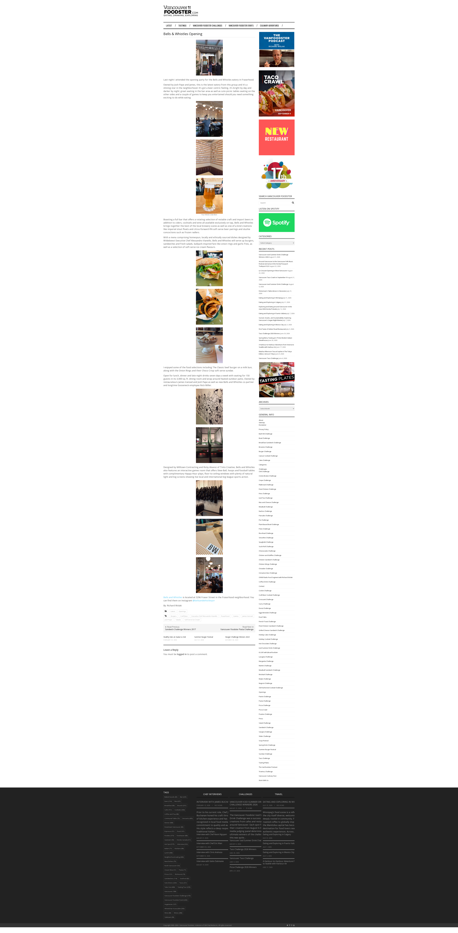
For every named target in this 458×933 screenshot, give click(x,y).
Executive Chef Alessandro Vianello (204, 616)
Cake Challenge (264, 460)
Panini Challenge (265, 696)
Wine (167, 913)
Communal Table (172, 818)
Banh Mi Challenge (265, 434)
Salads (178, 620)
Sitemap (262, 422)
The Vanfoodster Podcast (268, 767)
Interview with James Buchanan (215, 801)
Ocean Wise (170, 870)
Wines (178, 913)
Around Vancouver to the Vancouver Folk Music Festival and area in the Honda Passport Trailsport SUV (276, 263)
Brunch (181, 805)
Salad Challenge (265, 723)
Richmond (180, 874)
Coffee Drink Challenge (267, 582)
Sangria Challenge (265, 732)
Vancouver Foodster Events (241, 25)
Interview (182, 844)
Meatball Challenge (266, 507)
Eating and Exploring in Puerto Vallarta (272, 313)
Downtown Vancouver (173, 827)
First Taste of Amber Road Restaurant (272, 329)
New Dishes (170, 861)
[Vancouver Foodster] (181, 15)
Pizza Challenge (264, 705)
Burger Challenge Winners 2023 (237, 637)
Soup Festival (263, 741)
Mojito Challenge (265, 679)
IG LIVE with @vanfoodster (268, 652)
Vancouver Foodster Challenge (177, 896)
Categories (263, 465)
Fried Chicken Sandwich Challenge (271, 626)
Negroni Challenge (265, 683)
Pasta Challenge (265, 701)
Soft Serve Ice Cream (192, 620)
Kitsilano (179, 848)
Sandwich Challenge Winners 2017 (180, 629)
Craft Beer (184, 616)
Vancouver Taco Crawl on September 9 (273, 277)
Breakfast (169, 805)
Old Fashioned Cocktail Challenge (271, 688)
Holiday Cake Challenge (267, 635)
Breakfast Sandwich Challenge (270, 443)
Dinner (168, 823)
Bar (183, 797)
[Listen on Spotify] (277, 231)
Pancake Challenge (266, 516)
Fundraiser (182, 835)
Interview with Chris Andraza (209, 852)
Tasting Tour (184, 887)
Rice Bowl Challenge (266, 533)
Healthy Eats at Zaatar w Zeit (174, 637)
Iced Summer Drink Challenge (269, 648)
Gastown (169, 840)
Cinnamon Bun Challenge (268, 573)
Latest (169, 25)
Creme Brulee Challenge (267, 476)
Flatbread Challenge (266, 485)
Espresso (169, 831)
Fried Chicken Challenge (267, 489)
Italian (168, 848)
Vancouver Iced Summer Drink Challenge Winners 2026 (247, 803)
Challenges (263, 469)
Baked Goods (170, 797)
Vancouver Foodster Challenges (207, 25)
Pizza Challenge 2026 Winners (243, 867)
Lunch (168, 853)
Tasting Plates (264, 763)
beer (168, 801)
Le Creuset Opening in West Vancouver (273, 271)
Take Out (169, 887)
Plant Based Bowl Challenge (269, 524)
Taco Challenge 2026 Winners (269, 333)
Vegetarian (170, 904)
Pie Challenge (264, 520)
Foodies (169, 835)
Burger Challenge (265, 451)
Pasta (182, 870)
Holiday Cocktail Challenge (268, 639)
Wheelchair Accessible (174, 908)
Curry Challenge (264, 604)
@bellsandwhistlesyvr (204, 600)
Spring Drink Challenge (267, 745)
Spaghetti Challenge (266, 542)
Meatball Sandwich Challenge (269, 670)
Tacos (183, 883)
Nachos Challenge (265, 511)
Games (236, 616)
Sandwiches (170, 878)
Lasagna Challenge (266, 657)
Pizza (168, 874)
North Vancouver (172, 866)
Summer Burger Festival (203, 637)
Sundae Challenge (265, 754)
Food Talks (263, 617)
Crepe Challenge (265, 480)
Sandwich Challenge (266, 727)
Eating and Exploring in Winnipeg (270, 298)
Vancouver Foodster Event (175, 900)
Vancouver (170, 891)
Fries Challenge (264, 493)
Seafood (184, 878)
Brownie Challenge (265, 447)
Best (177, 801)
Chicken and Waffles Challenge (270, 555)
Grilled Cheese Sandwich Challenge (272, 630)
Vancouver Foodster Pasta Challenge (237, 629)
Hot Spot (169, 844)
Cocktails (179, 810)
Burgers (174, 616)
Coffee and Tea (171, 814)
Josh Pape (168, 620)
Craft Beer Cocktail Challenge (269, 595)
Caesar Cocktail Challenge (268, 456)
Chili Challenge (264, 471)
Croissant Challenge (266, 599)
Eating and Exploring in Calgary (270, 302)
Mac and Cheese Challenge (269, 502)
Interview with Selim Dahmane (210, 861)
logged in (182, 654)
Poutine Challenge (265, 714)
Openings (182, 611)
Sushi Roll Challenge (266, 546)
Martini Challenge (265, 666)
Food (180, 831)
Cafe (168, 810)
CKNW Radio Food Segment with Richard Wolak (276, 577)
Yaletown (169, 917)
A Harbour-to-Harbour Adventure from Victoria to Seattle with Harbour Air (284, 862)
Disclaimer (262, 425)
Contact (261, 586)
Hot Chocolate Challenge (268, 643)
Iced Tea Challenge (266, 498)
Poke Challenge (264, 529)
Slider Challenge (265, 736)
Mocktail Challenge (265, 674)
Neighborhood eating (174, 857)
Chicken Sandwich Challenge (269, 560)
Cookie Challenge (265, 591)
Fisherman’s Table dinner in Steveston (272, 291)
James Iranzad (247, 616)
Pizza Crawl (263, 710)
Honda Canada (184, 840)
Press (261, 718)
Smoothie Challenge (266, 538)
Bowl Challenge (264, 438)
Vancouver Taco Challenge (268, 358)
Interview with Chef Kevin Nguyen (212, 834)
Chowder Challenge (266, 568)
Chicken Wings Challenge (268, 564)
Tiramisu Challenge (266, 771)
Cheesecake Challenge (267, 551)
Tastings (182, 25)
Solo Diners (170, 883)
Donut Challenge (265, 608)
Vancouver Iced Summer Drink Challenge (273, 284)
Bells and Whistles (172, 597)
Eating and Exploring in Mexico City (271, 325)
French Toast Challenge (267, 621)
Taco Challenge (264, 758)
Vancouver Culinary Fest (267, 776)
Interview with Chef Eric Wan (209, 843)
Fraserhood (225, 616)
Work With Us (263, 780)
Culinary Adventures (269, 25)
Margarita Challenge (266, 661)
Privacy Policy (264, 429)
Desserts (187, 818)
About (261, 420)
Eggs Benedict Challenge (267, 613)
